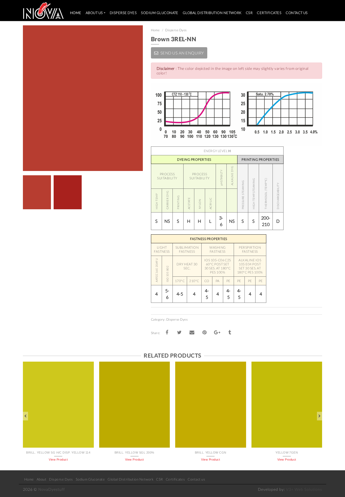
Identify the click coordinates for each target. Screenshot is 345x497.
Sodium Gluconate (159, 13)
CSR (249, 13)
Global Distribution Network (212, 13)
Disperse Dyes (123, 13)
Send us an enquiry (181, 52)
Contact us (297, 13)
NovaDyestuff (51, 489)
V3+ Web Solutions (304, 489)
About (41, 479)
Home (77, 12)
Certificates (269, 13)
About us (94, 13)
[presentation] (25, 416)
